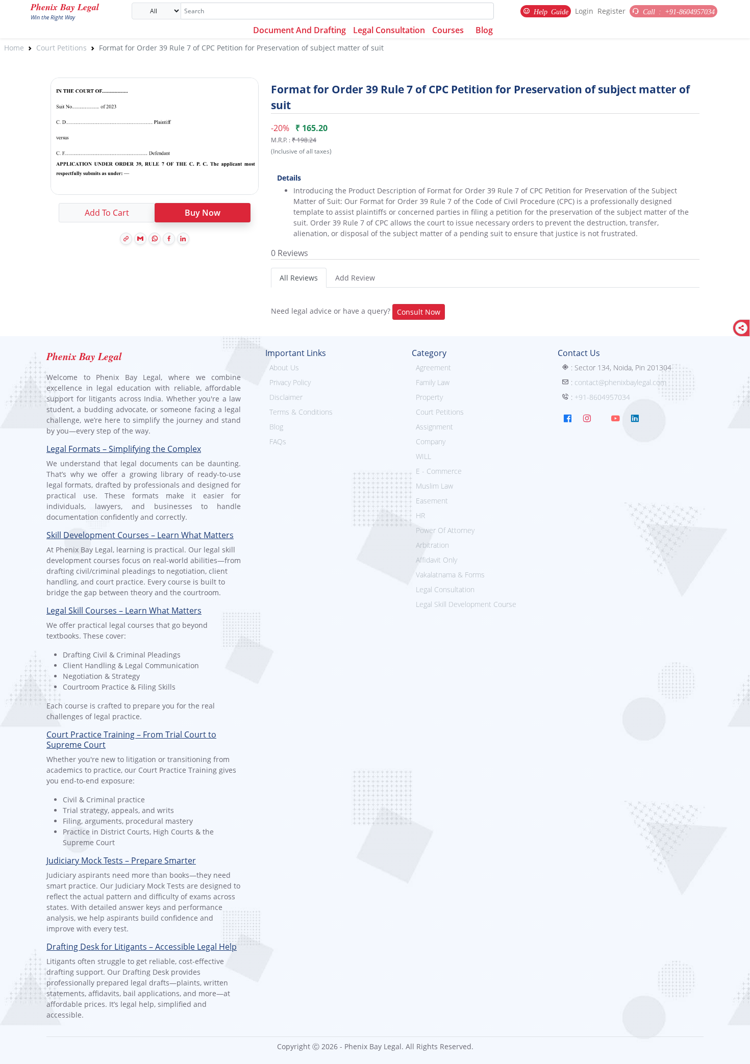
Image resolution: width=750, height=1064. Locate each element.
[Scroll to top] (735, 1049)
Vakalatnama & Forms (450, 574)
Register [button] (611, 11)
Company (430, 441)
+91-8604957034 (602, 397)
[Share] (741, 328)
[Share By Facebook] (169, 239)
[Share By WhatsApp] (154, 239)
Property (429, 397)
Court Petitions (61, 48)
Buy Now (202, 212)
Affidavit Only (436, 560)
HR (420, 515)
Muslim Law (434, 486)
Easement (432, 500)
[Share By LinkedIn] (183, 239)
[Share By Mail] (140, 239)
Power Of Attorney (445, 530)
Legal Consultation (389, 30)
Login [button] (584, 11)
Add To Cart (107, 212)
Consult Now (418, 312)
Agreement (433, 367)
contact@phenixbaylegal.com (620, 382)
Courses (448, 30)
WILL (423, 456)
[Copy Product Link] (126, 239)
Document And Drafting (299, 30)
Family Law (432, 382)
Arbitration (432, 545)
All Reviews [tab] (299, 278)
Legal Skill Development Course (466, 604)
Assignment (434, 427)
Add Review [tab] (355, 278)
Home (14, 48)
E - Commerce (439, 471)
